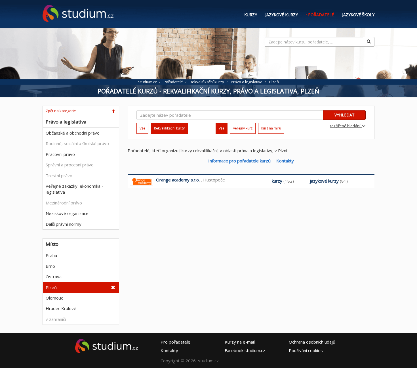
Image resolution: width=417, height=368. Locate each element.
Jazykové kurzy (281, 14)
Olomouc (54, 298)
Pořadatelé (321, 14)
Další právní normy (63, 224)
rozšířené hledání (346, 125)
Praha (51, 255)
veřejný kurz (242, 128)
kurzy (277, 181)
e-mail (240, 341)
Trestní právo (59, 175)
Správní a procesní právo (70, 165)
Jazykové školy (358, 14)
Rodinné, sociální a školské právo (77, 143)
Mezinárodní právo (64, 203)
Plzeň (51, 287)
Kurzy (250, 14)
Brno (50, 266)
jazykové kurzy (324, 181)
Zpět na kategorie (61, 110)
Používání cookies (306, 350)
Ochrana (312, 341)
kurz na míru (271, 128)
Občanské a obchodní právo (73, 133)
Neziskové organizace (67, 213)
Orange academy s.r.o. (178, 180)
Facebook (245, 350)
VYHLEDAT (344, 115)
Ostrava (54, 276)
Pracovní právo (60, 154)
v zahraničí (56, 319)
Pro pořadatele (175, 341)
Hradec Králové (61, 308)
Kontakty (285, 161)
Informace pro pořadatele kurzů (239, 161)
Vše (142, 128)
